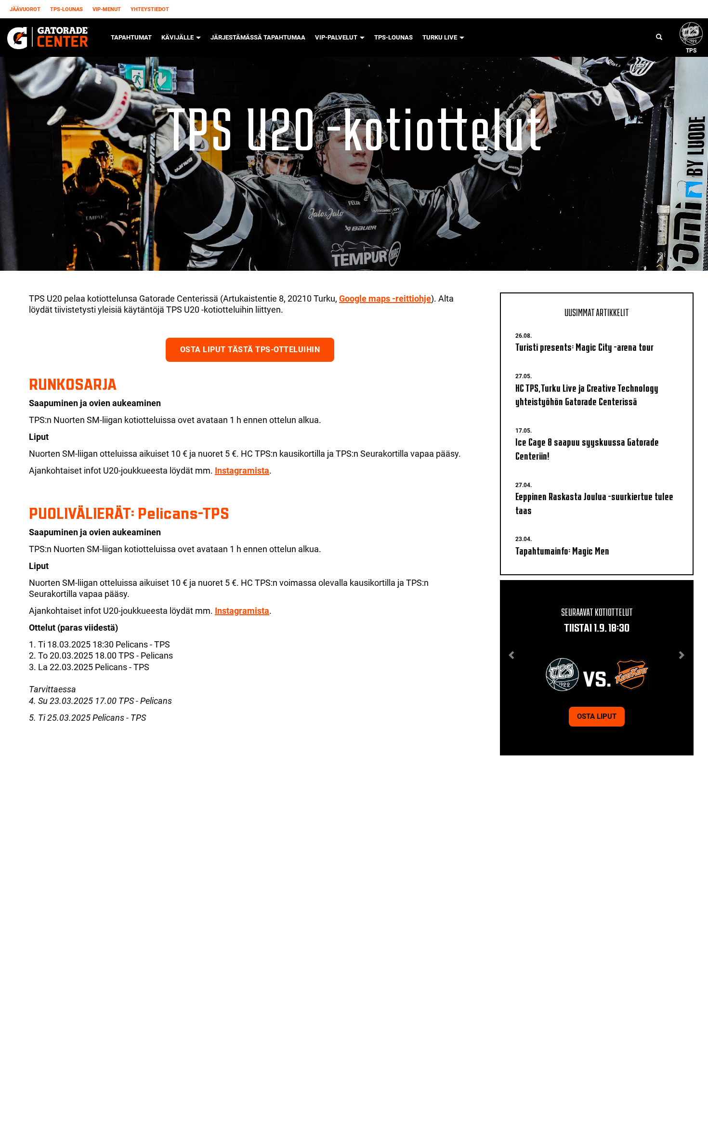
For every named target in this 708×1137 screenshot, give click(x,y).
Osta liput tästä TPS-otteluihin (250, 349)
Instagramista (242, 470)
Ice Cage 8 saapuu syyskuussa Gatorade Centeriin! (587, 448)
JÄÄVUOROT (25, 9)
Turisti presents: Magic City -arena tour (584, 346)
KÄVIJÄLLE (178, 37)
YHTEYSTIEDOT (150, 9)
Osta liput (596, 716)
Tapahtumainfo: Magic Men (562, 549)
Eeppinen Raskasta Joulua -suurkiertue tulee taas (594, 502)
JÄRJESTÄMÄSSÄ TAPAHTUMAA (257, 37)
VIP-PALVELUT (337, 37)
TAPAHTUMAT (131, 37)
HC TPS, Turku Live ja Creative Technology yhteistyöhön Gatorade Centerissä (586, 394)
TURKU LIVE (440, 37)
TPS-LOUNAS (66, 9)
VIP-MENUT (106, 9)
